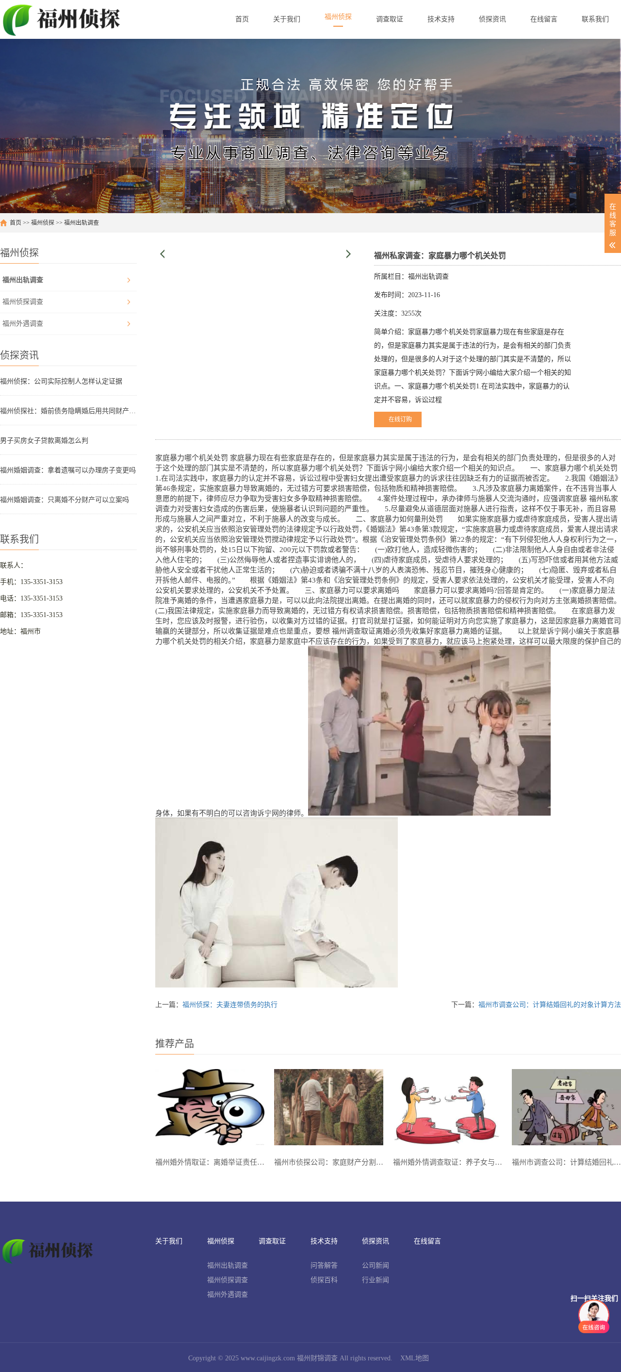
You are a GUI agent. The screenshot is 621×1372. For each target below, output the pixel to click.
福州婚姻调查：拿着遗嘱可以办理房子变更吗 (68, 470)
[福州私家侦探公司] (63, 19)
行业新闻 (375, 1280)
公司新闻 (375, 1265)
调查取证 (272, 1241)
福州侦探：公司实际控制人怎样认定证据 (61, 381)
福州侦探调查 (22, 301)
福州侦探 (42, 222)
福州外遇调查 (22, 323)
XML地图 (414, 1358)
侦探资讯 (375, 1241)
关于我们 (168, 1241)
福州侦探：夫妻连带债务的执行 (230, 1004)
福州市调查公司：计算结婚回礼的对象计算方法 (549, 1004)
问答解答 (324, 1265)
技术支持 (324, 1241)
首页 (15, 222)
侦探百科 (324, 1280)
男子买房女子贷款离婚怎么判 (44, 440)
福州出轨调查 (81, 222)
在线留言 (427, 1241)
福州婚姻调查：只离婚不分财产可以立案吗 (64, 499)
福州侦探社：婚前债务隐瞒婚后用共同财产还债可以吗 (68, 411)
